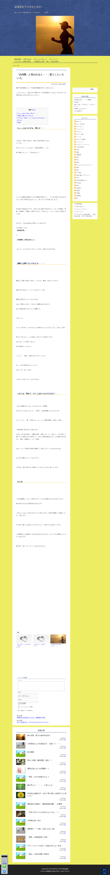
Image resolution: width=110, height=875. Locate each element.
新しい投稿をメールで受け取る (25, 710)
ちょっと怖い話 (80, 124)
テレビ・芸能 (80, 134)
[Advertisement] (41, 167)
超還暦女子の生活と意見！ (29, 7)
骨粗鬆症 (79, 195)
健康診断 (79, 154)
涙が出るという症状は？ (40, 644)
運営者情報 (17, 59)
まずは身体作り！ (78, 111)
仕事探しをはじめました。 (81, 108)
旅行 (78, 170)
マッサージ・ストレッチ (83, 144)
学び (78, 159)
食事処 (78, 193)
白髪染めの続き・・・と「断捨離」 (83, 99)
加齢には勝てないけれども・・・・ (27, 115)
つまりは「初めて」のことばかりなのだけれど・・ (32, 118)
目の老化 (79, 183)
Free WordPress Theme (58, 869)
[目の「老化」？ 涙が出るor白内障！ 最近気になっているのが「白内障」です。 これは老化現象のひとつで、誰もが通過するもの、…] (24, 638)
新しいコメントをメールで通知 (25, 706)
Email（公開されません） (24, 696)
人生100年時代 (80, 147)
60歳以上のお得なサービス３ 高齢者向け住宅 (31, 717)
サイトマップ (53, 59)
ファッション (80, 142)
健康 (78, 152)
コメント (20, 680)
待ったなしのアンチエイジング (84, 165)
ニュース (79, 136)
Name (19, 692)
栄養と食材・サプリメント (83, 175)
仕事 (78, 149)
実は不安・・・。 (78, 102)
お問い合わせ (27, 59)
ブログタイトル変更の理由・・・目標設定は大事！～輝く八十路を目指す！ (37, 61)
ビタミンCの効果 (81, 139)
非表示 (33, 109)
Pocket (4, 863)
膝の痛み (79, 188)
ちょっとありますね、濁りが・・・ (27, 113)
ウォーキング (80, 126)
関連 (19, 122)
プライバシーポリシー (40, 59)
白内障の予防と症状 (56, 644)
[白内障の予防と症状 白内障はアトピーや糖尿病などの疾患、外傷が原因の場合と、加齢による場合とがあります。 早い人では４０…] (58, 638)
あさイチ (79, 121)
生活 (64, 84)
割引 (78, 157)
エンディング (80, 129)
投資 (78, 167)
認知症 (78, 190)
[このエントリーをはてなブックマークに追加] (4, 872)
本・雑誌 (79, 172)
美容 (78, 185)
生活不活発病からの (82, 180)
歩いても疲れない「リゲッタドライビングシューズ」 (33, 722)
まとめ (19, 120)
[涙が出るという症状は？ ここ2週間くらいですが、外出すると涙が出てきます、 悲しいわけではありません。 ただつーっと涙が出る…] (41, 638)
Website (20, 699)
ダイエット (79, 131)
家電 (78, 162)
